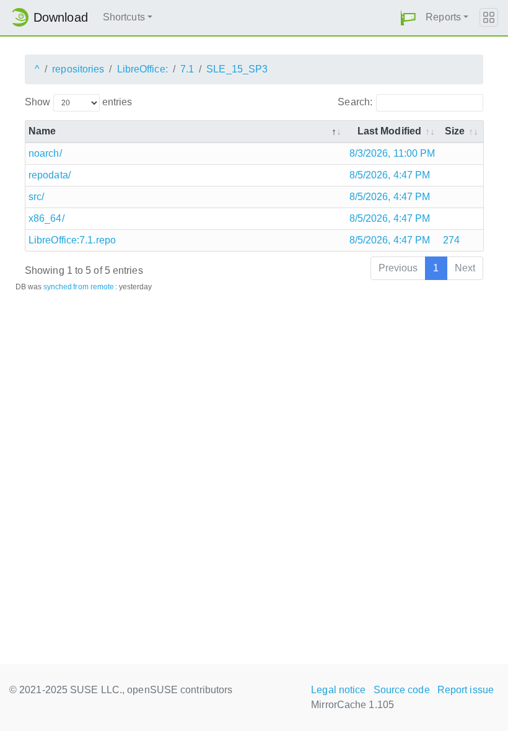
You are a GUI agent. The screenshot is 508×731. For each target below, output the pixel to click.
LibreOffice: (142, 69)
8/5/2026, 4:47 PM (390, 175)
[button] (408, 17)
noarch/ (45, 153)
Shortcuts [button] (124, 17)
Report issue (465, 690)
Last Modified (389, 131)
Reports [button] (443, 17)
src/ (36, 196)
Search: (355, 102)
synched (57, 286)
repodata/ (49, 175)
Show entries (78, 102)
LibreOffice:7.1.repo (72, 240)
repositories (78, 69)
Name (42, 131)
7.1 (187, 69)
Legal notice (338, 690)
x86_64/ (46, 218)
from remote (93, 286)
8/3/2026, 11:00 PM (392, 153)
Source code (402, 690)
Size (455, 131)
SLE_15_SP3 (237, 69)
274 (451, 240)
